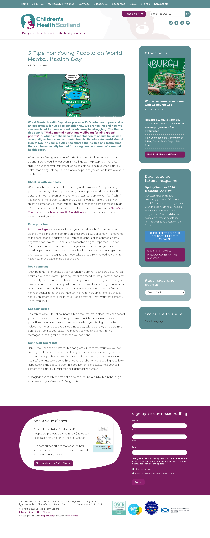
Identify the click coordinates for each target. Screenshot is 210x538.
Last (134, 441)
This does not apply (143, 469)
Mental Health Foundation (66, 212)
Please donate (132, 13)
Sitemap (47, 512)
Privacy (22, 512)
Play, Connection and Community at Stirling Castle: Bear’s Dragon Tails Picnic (164, 141)
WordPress (72, 516)
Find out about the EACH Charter (53, 463)
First (134, 430)
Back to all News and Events (162, 154)
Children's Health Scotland (67, 21)
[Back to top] (202, 530)
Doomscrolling (37, 229)
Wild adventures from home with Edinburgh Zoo (164, 103)
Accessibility (35, 512)
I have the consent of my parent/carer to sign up (154, 473)
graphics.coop (48, 516)
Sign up (138, 482)
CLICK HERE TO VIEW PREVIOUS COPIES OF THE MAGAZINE (162, 255)
